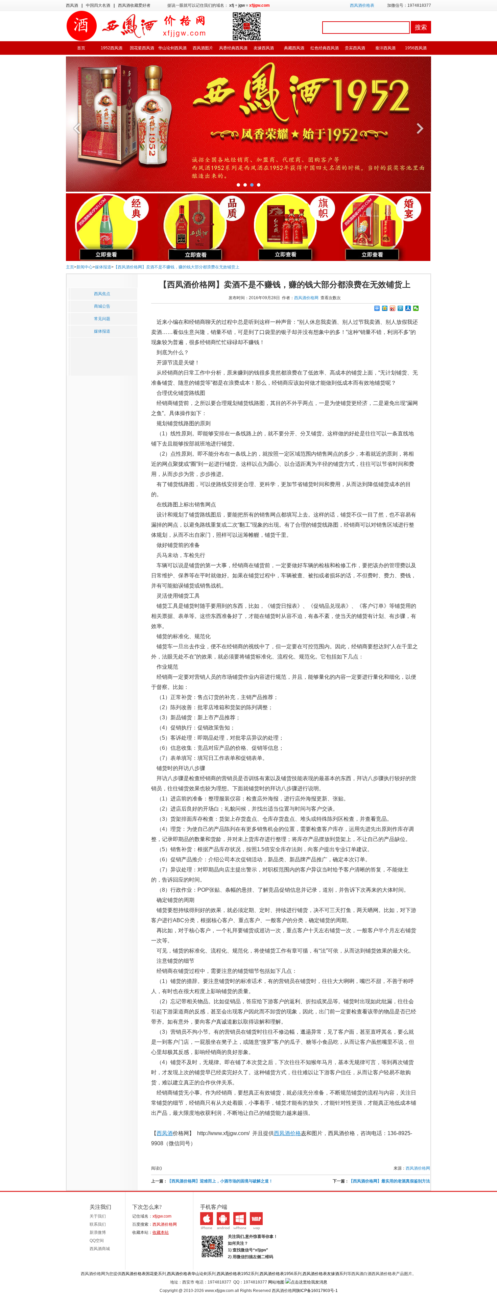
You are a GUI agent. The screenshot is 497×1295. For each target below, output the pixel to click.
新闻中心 (84, 267)
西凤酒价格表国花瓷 (139, 1273)
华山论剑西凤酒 (172, 48)
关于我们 (98, 1216)
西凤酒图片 (203, 48)
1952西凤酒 (111, 48)
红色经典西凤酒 (324, 48)
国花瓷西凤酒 (142, 48)
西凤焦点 (102, 293)
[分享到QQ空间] (385, 308)
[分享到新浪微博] (393, 308)
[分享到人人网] (408, 308)
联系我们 (98, 1224)
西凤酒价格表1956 (276, 1273)
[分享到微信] (416, 308)
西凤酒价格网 (306, 297)
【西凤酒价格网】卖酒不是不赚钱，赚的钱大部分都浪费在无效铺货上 (176, 267)
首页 (81, 48)
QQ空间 (97, 1240)
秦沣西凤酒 (385, 48)
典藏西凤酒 (294, 48)
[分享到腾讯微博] (400, 308)
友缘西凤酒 (264, 48)
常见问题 (102, 318)
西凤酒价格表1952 (234, 1273)
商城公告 (102, 306)
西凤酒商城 (100, 1248)
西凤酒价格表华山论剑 (187, 1273)
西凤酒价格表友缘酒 (321, 1273)
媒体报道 (103, 267)
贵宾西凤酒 (355, 48)
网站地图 (276, 1282)
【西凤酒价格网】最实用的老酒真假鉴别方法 (389, 1181)
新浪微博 (98, 1232)
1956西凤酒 (416, 48)
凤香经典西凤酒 (233, 48)
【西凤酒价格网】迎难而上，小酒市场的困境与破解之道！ (220, 1181)
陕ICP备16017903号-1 (317, 1290)
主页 (70, 267)
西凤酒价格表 (362, 5)
